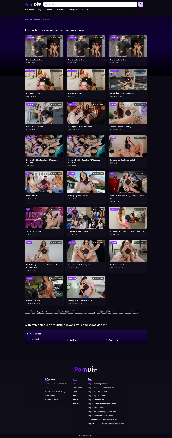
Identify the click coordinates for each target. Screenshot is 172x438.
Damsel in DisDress (33, 300)
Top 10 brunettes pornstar (98, 392)
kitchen (115, 312)
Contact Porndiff (51, 400)
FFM (109, 312)
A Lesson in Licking (33, 93)
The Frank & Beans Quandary (120, 127)
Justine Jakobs (44, 19)
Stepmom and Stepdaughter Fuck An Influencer (127, 231)
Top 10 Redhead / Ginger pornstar (101, 388)
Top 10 (75, 400)
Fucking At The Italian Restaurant (80, 126)
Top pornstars (34, 19)
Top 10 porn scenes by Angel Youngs (102, 412)
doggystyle (40, 312)
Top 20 (75, 404)
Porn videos (29, 10)
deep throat (78, 312)
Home (26, 19)
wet (99, 312)
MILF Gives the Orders (34, 60)
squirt (121, 312)
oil (85, 312)
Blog (39, 10)
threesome (49, 312)
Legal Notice (50, 396)
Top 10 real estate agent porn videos (102, 404)
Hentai (85, 10)
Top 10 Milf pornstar (96, 400)
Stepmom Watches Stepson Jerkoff (122, 160)
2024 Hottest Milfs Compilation (79, 231)
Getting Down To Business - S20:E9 (80, 300)
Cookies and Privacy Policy (55, 392)
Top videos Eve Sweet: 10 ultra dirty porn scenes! (106, 424)
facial (56, 312)
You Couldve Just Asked (118, 265)
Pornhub (34, 339)
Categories (73, 10)
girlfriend (63, 312)
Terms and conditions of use (56, 384)
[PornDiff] (33, 4)
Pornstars (60, 10)
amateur (128, 312)
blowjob (70, 312)
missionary (92, 312)
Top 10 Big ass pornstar (97, 396)
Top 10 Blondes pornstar (97, 384)
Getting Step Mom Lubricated (78, 196)
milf (33, 312)
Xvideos (73, 340)
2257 (47, 388)
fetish (104, 312)
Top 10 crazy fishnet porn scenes (100, 416)
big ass (28, 312)
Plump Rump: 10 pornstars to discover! (102, 420)
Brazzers (113, 340)
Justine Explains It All (33, 231)
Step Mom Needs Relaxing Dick (79, 265)
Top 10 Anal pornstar (96, 408)
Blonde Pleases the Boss (35, 126)
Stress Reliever (31, 196)
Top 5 (75, 396)
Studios (49, 10)
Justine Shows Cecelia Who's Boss (122, 93)
